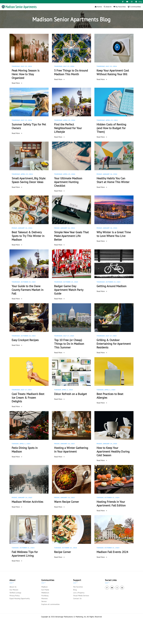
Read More (16, 83)
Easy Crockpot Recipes (25, 340)
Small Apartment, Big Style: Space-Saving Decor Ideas (29, 180)
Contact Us (77, 598)
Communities (135, 7)
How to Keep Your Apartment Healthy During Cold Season (113, 451)
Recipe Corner (62, 552)
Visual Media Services (81, 595)
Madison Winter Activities (27, 501)
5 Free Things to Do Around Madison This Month (71, 72)
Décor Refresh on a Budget (70, 394)
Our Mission (13, 590)
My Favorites (120, 7)
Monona (44, 598)
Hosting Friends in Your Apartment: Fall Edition (111, 503)
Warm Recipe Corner (66, 501)
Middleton (45, 592)
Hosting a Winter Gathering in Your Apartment (71, 449)
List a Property (78, 592)
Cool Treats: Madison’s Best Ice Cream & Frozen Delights (28, 397)
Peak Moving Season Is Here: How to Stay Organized (25, 74)
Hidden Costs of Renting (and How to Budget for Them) (111, 128)
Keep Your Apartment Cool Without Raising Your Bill (113, 72)
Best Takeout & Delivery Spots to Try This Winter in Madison (28, 235)
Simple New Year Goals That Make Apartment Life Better (71, 235)
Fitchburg (44, 595)
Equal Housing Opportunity (19, 598)
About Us (12, 587)
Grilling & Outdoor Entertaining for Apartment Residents (114, 343)
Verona (43, 601)
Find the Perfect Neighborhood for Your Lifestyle (68, 128)
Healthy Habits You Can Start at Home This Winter (113, 180)
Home (99, 7)
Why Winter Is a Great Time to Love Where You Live (114, 234)
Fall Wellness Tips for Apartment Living (25, 553)
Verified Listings (15, 592)
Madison (44, 587)
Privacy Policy (14, 595)
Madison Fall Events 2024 (112, 552)
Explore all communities (50, 604)
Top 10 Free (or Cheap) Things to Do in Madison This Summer (69, 343)
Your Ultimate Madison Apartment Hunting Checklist (68, 181)
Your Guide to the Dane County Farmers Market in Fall (27, 289)
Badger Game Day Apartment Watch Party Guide (68, 289)
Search (108, 7)
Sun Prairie (45, 590)
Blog (75, 590)
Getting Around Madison (111, 286)
